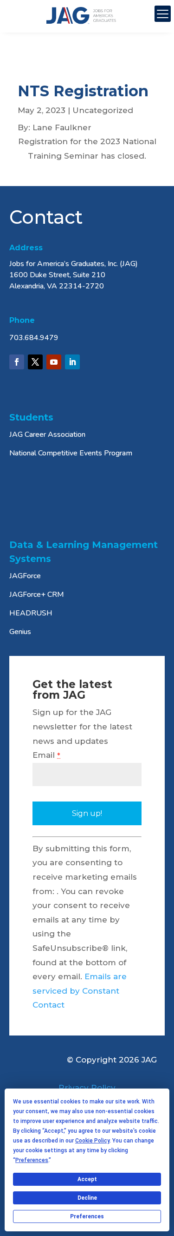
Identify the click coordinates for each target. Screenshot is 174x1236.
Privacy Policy (87, 1087)
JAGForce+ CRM (36, 594)
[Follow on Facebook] (16, 361)
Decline (87, 1198)
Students (31, 417)
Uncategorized (102, 110)
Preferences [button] (31, 1160)
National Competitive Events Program (70, 453)
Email (46, 755)
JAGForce (25, 576)
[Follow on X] (35, 361)
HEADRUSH (30, 613)
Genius (20, 632)
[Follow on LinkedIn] (72, 361)
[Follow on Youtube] (53, 361)
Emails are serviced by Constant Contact (79, 990)
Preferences (87, 1216)
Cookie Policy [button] (92, 1140)
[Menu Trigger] (163, 14)
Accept (87, 1179)
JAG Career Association (47, 434)
